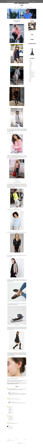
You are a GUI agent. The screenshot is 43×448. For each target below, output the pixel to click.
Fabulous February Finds (31, 75)
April (29, 68)
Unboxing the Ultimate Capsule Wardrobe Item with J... (32, 76)
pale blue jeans (23, 156)
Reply (9, 390)
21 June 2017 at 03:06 (11, 415)
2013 (29, 81)
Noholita (12, 279)
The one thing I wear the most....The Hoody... (31, 73)
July (29, 66)
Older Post (25, 439)
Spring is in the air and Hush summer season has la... (32, 72)
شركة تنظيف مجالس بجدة (11, 428)
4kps (9, 415)
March (30, 69)
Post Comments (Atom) (12, 440)
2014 (29, 80)
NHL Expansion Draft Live (11, 417)
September (30, 64)
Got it (35, 1)
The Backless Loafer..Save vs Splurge (32, 71)
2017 (29, 61)
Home (17, 439)
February (30, 70)
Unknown (9, 422)
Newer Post (8, 439)
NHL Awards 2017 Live (11, 419)
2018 (29, 60)
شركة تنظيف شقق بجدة (10, 427)
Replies (9, 391)
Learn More (33, 1)
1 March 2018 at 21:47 (12, 422)
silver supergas (9, 157)
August (30, 65)
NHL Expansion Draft (10, 416)
